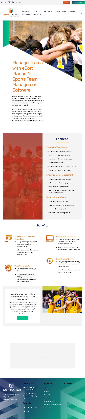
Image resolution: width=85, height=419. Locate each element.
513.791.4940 (32, 394)
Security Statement (50, 401)
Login (66, 2)
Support (36, 14)
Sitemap (46, 391)
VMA (35, 11)
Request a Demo (19, 127)
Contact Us (26, 14)
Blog (64, 11)
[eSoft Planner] (11, 16)
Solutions (25, 11)
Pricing (57, 11)
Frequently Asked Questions (52, 404)
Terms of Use (48, 398)
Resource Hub (48, 408)
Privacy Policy (48, 394)
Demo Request (78, 2)
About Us (71, 11)
